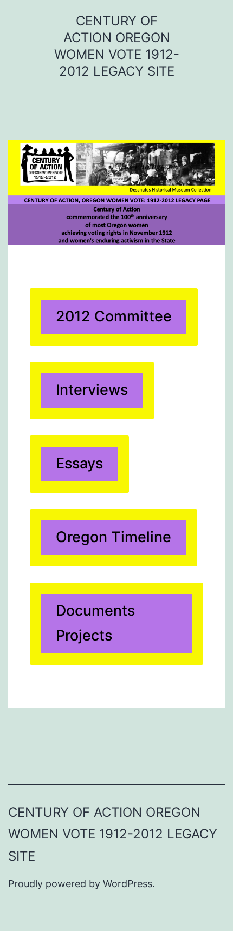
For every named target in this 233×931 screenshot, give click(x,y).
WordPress (127, 883)
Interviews (92, 390)
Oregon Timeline (113, 537)
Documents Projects (95, 623)
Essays (79, 463)
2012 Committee (114, 316)
